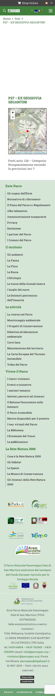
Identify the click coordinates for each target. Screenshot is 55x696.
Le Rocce (12, 272)
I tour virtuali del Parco (22, 424)
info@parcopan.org (36, 652)
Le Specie (13, 468)
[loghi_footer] (27, 585)
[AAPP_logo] (27, 550)
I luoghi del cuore (18, 289)
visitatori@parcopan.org (23, 656)
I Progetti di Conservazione (24, 326)
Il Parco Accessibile (19, 412)
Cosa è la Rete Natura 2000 (24, 456)
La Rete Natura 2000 (21, 449)
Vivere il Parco (17, 371)
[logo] (16, 535)
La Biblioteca (15, 430)
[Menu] (50, 11)
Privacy (12, 222)
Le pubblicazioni (17, 442)
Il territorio (14, 247)
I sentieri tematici (18, 390)
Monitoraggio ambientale (23, 320)
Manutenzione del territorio (25, 348)
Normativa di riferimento (23, 199)
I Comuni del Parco (19, 240)
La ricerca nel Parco (20, 314)
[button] (49, 3)
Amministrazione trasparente (26, 217)
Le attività (13, 307)
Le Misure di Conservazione (25, 474)
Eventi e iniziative (19, 384)
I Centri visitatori (18, 379)
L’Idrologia (14, 278)
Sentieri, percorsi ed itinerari (25, 396)
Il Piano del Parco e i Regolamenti (28, 205)
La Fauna (13, 260)
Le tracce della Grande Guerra (26, 284)
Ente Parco (14, 186)
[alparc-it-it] (39, 504)
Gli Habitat (14, 462)
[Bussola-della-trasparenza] (16, 520)
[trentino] (39, 535)
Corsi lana (13, 342)
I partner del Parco (19, 234)
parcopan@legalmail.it (35, 661)
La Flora (12, 266)
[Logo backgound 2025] (14, 10)
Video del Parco (17, 364)
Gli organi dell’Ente (19, 193)
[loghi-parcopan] (36, 10)
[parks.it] (16, 504)
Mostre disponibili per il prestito (28, 418)
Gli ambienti (15, 254)
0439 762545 (34, 647)
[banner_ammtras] (39, 520)
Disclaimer (14, 228)
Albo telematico (17, 211)
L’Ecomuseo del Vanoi (21, 436)
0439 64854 (16, 647)
